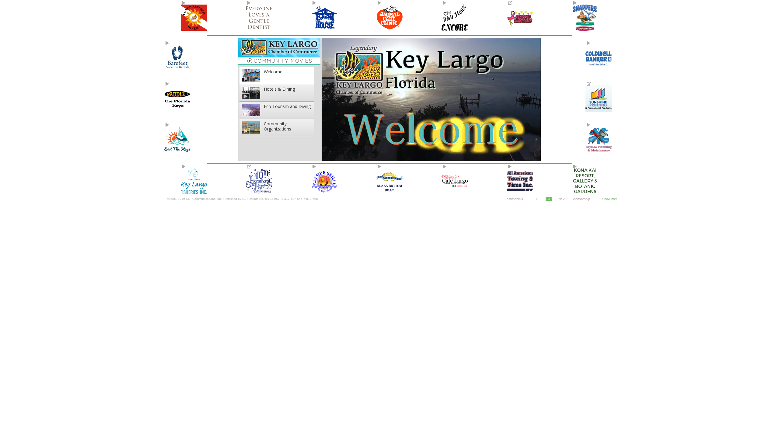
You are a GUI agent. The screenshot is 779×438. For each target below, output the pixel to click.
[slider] (430, 157)
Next (561, 199)
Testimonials (514, 199)
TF (537, 199)
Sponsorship (580, 199)
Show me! (609, 199)
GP (549, 199)
